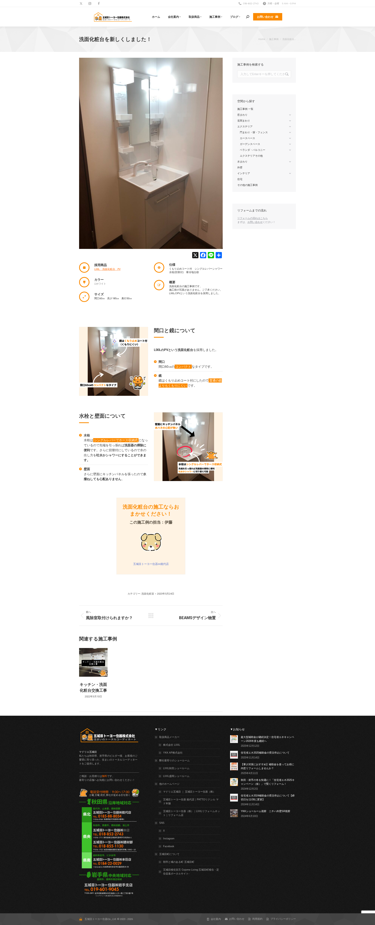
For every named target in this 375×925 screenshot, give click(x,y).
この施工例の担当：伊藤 (150, 522)
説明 (93, 662)
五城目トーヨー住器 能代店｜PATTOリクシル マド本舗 (191, 801)
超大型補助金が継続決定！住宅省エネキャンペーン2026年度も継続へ (267, 739)
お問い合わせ (255, 222)
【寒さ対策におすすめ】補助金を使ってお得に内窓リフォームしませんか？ (267, 766)
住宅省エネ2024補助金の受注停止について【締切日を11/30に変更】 (268, 797)
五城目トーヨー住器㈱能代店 (151, 563)
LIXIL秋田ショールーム (176, 768)
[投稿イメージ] (234, 739)
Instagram (168, 838)
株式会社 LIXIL (171, 744)
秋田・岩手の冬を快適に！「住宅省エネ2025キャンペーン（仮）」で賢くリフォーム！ (268, 782)
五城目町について (169, 854)
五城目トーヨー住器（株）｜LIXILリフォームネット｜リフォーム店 (191, 813)
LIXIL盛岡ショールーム (176, 776)
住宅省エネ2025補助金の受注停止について (265, 752)
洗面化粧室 (147, 593)
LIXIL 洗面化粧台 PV (107, 269)
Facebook (168, 846)
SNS (161, 822)
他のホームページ (169, 783)
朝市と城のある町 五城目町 (178, 861)
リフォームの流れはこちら (252, 218)
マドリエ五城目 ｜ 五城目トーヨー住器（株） (189, 791)
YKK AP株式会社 (173, 752)
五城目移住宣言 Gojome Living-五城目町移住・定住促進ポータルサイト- (191, 871)
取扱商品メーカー (169, 737)
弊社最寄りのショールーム (174, 760)
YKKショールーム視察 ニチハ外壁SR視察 (265, 811)
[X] (195, 255)
